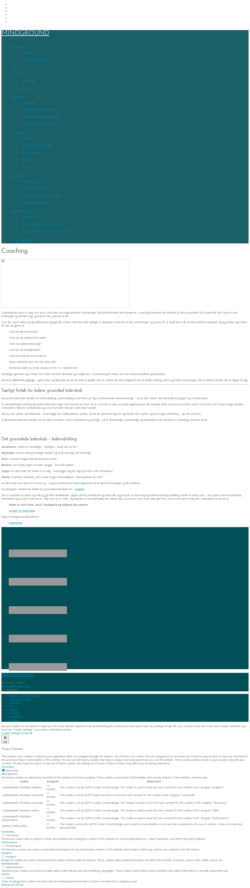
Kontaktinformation (35, 59)
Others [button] (5, 874)
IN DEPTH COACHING (36, 145)
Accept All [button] (26, 733)
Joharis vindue (31, 152)
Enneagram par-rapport (37, 123)
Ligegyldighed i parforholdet (41, 116)
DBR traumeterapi (24, 240)
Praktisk (17, 47)
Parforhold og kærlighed (38, 109)
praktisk (79, 489)
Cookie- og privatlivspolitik (24, 695)
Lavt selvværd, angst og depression (46, 231)
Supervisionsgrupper (35, 202)
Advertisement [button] (10, 863)
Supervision (19, 175)
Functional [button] (7, 831)
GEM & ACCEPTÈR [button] (12, 885)
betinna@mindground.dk (15, 686)
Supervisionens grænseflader (41, 195)
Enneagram (29, 159)
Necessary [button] (7, 767)
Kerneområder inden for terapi (42, 223)
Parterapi (18, 97)
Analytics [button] (6, 853)
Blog (25, 88)
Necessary (12, 770)
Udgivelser (29, 80)
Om (14, 68)
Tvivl (25, 166)
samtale (30, 380)
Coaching (18, 132)
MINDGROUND (25, 33)
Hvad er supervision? (36, 188)
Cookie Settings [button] (10, 733)
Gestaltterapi (20, 211)
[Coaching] (65, 306)
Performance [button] (9, 842)
